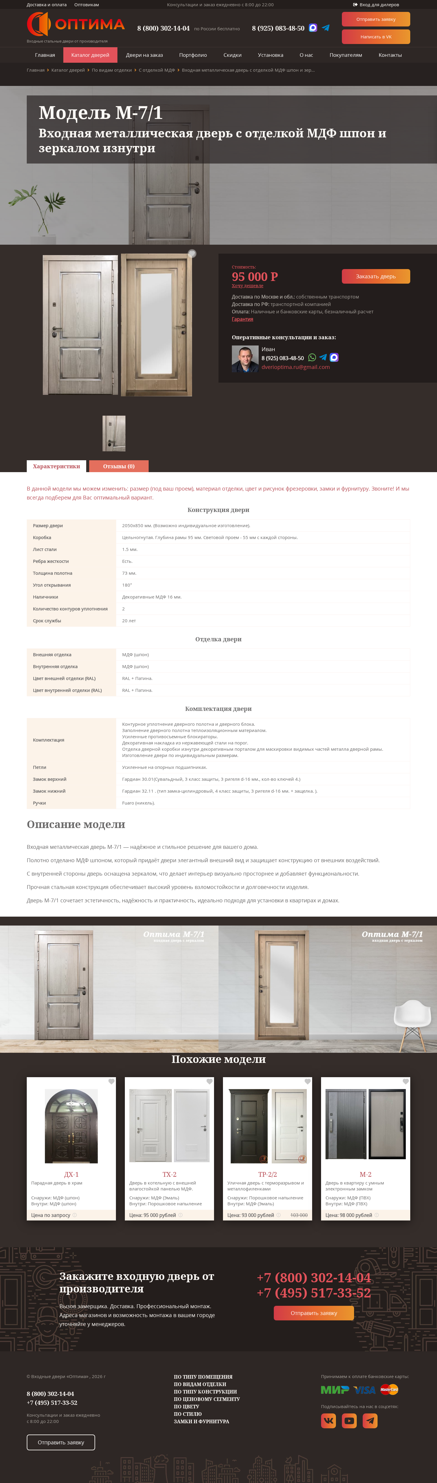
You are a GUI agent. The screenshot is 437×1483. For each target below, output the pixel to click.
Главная (45, 54)
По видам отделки (200, 1384)
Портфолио (193, 54)
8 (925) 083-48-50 (278, 27)
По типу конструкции (205, 1391)
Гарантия (242, 319)
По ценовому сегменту (207, 1399)
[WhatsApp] (312, 357)
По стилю (188, 1414)
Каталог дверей (90, 54)
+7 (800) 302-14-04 (314, 1277)
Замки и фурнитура (201, 1421)
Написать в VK (376, 37)
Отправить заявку (376, 19)
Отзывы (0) (119, 466)
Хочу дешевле (247, 285)
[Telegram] (323, 357)
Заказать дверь (376, 276)
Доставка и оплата (47, 4)
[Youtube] (349, 1420)
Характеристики (56, 466)
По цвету (186, 1406)
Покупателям (346, 54)
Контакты (390, 54)
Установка (270, 54)
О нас (306, 54)
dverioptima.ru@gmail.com (296, 366)
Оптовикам (86, 4)
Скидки (233, 54)
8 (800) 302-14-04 (163, 27)
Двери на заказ (144, 54)
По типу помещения (203, 1377)
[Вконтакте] (328, 1420)
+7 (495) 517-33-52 (314, 1292)
